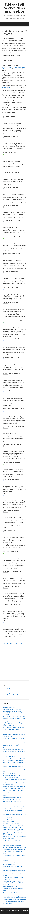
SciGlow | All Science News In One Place (14, 8)
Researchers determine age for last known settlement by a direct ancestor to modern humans (14, 718)
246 (14, 643)
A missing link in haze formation (11, 777)
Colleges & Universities (9, 707)
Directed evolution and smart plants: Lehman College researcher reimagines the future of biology (14, 734)
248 (19, 643)
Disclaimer (5, 691)
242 (5, 643)
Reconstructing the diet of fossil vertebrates (14, 899)
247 (17, 643)
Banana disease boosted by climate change (14, 742)
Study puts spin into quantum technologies (14, 847)
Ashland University (7, 69)
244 (10, 643)
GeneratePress (14, 912)
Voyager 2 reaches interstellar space (12, 722)
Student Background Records (10, 695)
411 (22, 643)
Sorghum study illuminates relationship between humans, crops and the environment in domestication (13, 729)
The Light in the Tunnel (9, 818)
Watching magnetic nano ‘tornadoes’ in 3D (14, 849)
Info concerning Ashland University (11, 87)
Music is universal (7, 747)
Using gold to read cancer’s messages (13, 823)
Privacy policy (6, 693)
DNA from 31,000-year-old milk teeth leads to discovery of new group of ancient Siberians (14, 810)
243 (7, 643)
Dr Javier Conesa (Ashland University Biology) (14, 67)
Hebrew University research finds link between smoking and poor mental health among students (14, 751)
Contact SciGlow (7, 689)
